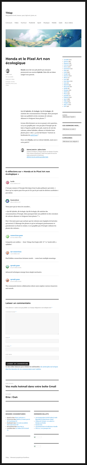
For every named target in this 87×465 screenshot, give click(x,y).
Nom (8, 337)
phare (12, 83)
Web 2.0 (66, 104)
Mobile (54, 23)
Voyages (66, 102)
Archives (64, 115)
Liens (65, 83)
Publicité (32, 23)
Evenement (67, 68)
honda (13, 81)
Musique (46, 23)
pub (15, 83)
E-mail (8, 346)
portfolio (66, 95)
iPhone (66, 77)
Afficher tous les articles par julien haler (37, 157)
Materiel (66, 85)
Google (66, 74)
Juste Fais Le (20, 426)
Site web (9, 354)
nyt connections (15, 252)
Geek (60, 23)
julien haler (9, 74)
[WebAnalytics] (46, 446)
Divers (65, 67)
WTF (65, 106)
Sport (39, 23)
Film (65, 70)
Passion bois (38, 425)
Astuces (66, 61)
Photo (65, 94)
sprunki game (15, 265)
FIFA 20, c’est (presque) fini (43, 428)
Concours (9, 23)
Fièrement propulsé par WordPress (19, 457)
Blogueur (66, 63)
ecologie (8, 81)
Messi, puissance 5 (20, 417)
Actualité (66, 59)
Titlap (9, 12)
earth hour (34, 135)
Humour (24, 23)
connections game (16, 235)
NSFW (65, 92)
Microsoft (66, 86)
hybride (8, 83)
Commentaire (11, 312)
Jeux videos (69, 23)
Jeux (65, 79)
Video (16, 23)
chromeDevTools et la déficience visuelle (46, 426)
